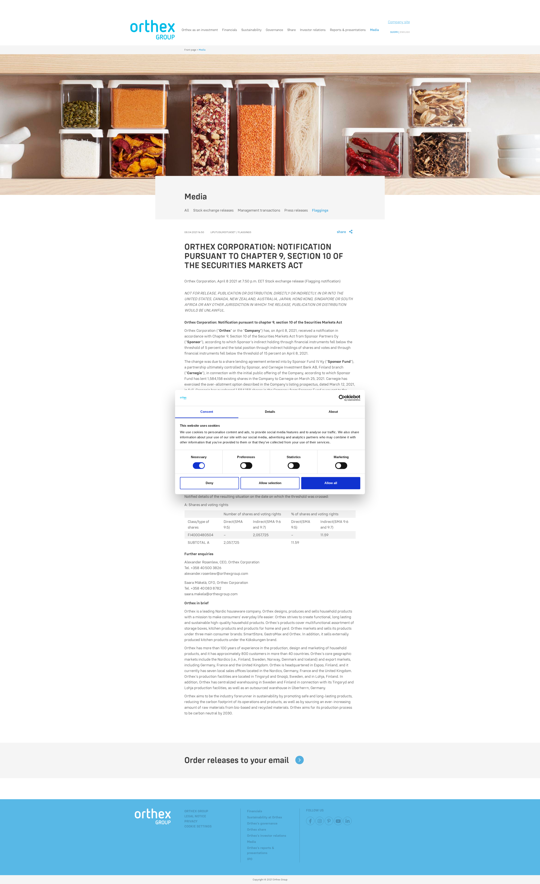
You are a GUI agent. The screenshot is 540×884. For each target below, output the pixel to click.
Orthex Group (196, 811)
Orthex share (256, 829)
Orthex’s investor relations (266, 835)
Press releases (296, 210)
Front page (190, 49)
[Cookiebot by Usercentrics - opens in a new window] (341, 398)
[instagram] (319, 821)
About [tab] (333, 412)
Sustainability (251, 30)
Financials (229, 30)
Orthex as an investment (200, 30)
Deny (209, 483)
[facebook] (310, 821)
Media (374, 30)
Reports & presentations (348, 30)
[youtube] (338, 821)
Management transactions (259, 210)
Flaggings (320, 210)
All (186, 210)
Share (291, 30)
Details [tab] (270, 412)
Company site (399, 21)
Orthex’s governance (262, 823)
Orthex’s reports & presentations (260, 850)
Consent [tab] (206, 412)
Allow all (330, 483)
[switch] (246, 465)
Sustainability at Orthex (264, 817)
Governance (274, 30)
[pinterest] (329, 821)
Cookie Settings (198, 826)
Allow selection (270, 483)
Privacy (191, 821)
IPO (249, 859)
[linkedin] (347, 821)
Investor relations (313, 30)
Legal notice (195, 816)
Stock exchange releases (213, 210)
